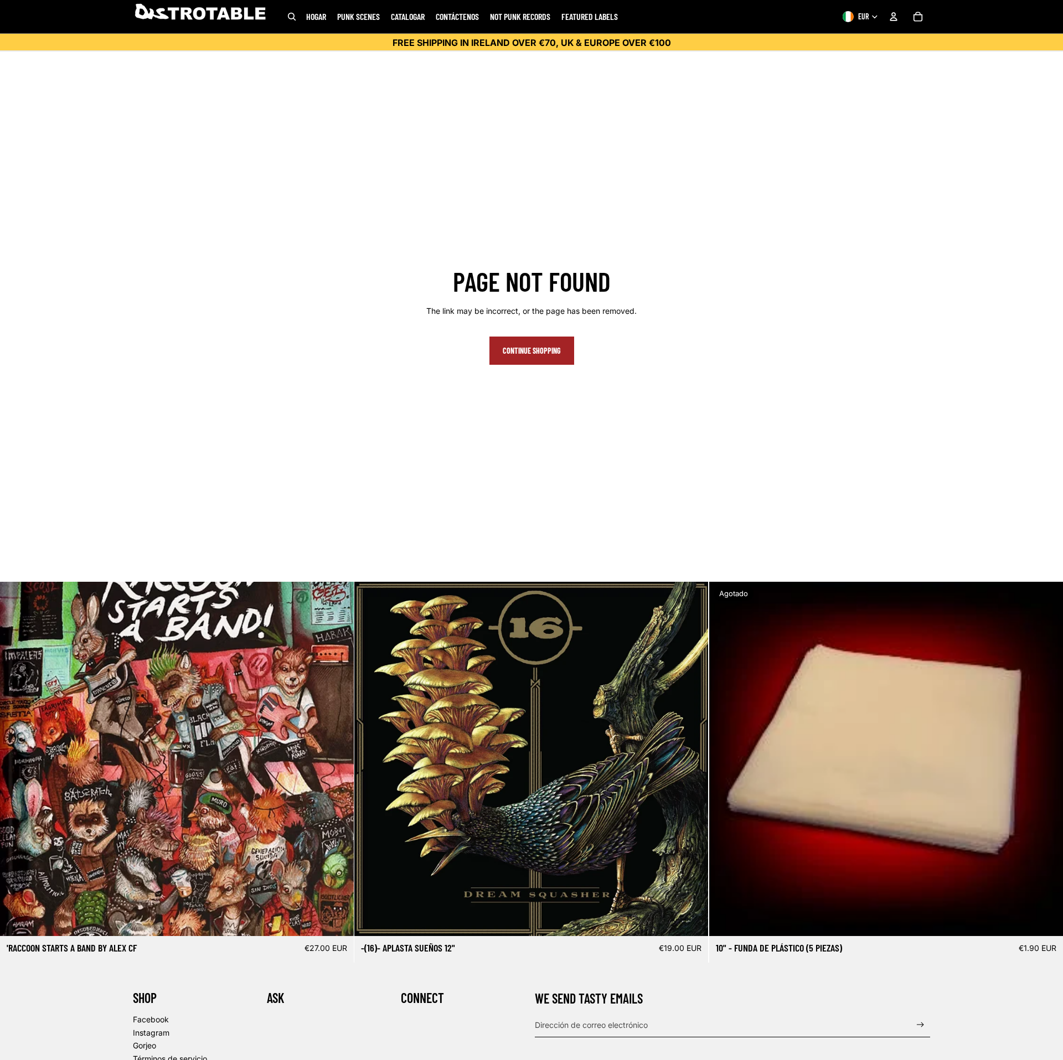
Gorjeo (144, 1045)
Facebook (151, 1019)
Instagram (151, 1032)
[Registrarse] (920, 1025)
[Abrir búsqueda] (292, 16)
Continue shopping (532, 350)
